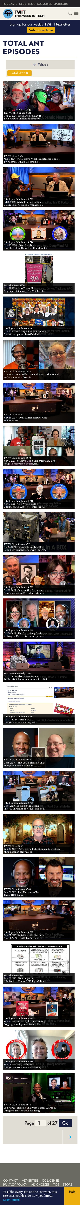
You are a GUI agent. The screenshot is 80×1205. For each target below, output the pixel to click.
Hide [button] (72, 1192)
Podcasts (10, 3)
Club (22, 3)
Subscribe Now (41, 30)
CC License (50, 1180)
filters (43, 64)
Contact (10, 1180)
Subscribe (44, 3)
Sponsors (61, 3)
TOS (56, 1184)
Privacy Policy (15, 1184)
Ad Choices (40, 1184)
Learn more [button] (11, 1200)
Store (67, 1184)
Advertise (30, 1180)
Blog (32, 3)
